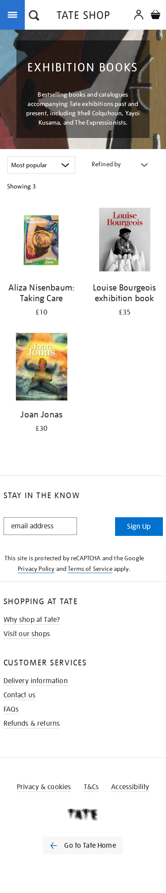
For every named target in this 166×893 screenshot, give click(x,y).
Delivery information (36, 681)
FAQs (11, 709)
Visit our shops (27, 633)
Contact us (20, 695)
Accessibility (130, 787)
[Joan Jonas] (42, 368)
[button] (34, 16)
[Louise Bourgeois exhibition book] (125, 241)
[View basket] (155, 15)
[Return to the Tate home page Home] (83, 16)
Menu (14, 14)
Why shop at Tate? (32, 619)
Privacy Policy (36, 569)
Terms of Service (90, 569)
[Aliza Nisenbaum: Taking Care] (42, 241)
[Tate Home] (83, 814)
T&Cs (91, 787)
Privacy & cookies (44, 787)
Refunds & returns (32, 723)
